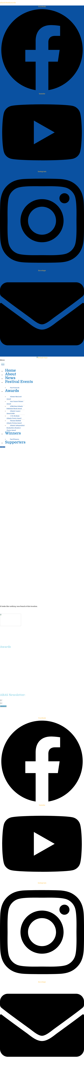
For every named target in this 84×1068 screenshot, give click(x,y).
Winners (13, 433)
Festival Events (19, 382)
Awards (12, 391)
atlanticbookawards (8, 3)
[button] (42, 363)
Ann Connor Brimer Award (15, 403)
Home (10, 370)
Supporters (15, 442)
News (10, 378)
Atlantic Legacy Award (9, 676)
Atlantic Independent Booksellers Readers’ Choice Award (16, 428)
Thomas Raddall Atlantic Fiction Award (14, 422)
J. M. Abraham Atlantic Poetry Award (14, 417)
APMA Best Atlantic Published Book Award (15, 407)
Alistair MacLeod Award (14, 398)
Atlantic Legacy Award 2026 (13, 412)
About (10, 374)
